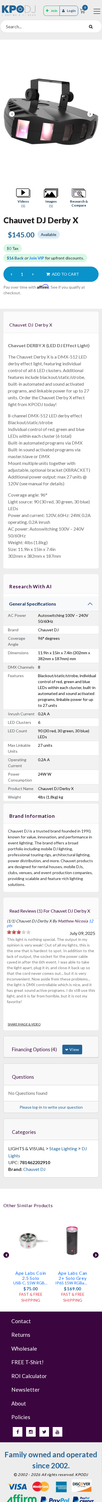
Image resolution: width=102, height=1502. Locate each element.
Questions (23, 1077)
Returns (20, 1334)
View (73, 1049)
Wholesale (24, 1348)
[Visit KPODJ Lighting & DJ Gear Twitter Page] (44, 1432)
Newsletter (25, 1389)
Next (90, 114)
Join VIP (36, 258)
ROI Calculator (29, 1376)
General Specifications (32, 603)
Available (48, 234)
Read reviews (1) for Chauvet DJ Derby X (49, 910)
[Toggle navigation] (97, 11)
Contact (21, 1321)
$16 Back (15, 258)
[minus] (11, 274)
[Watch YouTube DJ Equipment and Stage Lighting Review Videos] (57, 1432)
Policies (20, 1417)
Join (54, 10)
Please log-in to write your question (51, 1107)
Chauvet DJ (34, 1169)
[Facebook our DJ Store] (17, 1432)
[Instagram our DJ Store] (31, 1432)
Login (71, 10)
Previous (12, 114)
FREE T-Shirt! (27, 1362)
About (18, 1403)
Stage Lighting (63, 1148)
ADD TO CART (65, 274)
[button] (23, 197)
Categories (24, 1132)
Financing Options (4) (34, 1049)
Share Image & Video (24, 1024)
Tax (12, 248)
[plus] (33, 274)
